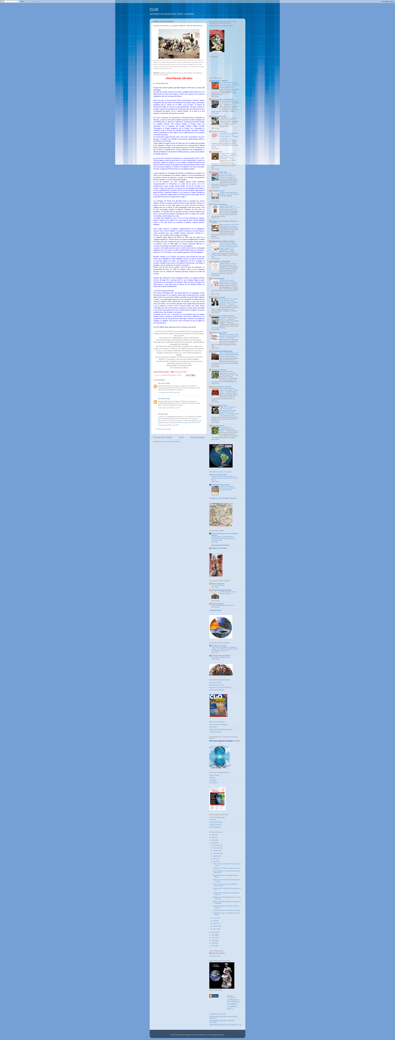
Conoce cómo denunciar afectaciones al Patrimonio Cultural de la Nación (227, 488)
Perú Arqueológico (218, 278)
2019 (213, 835)
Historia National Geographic (218, 724)
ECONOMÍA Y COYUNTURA (220, 261)
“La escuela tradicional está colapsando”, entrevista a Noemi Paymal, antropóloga (229, 84)
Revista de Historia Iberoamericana (220, 729)
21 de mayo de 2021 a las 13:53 (168, 425)
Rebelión (212, 777)
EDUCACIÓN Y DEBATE (219, 81)
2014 (213, 840)
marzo (215, 923)
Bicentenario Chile (215, 682)
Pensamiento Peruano (219, 204)
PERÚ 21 (230, 1009)
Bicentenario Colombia (216, 685)
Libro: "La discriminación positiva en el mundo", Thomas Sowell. (228, 390)
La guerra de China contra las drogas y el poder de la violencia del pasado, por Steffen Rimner (224, 478)
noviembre (217, 848)
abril (214, 921)
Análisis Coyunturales (219, 332)
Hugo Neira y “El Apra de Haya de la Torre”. (227, 868)
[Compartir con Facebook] (192, 375)
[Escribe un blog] (189, 375)
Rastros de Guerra (217, 583)
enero (215, 929)
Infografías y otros (217, 191)
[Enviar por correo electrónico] (187, 375)
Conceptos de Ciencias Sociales (222, 316)
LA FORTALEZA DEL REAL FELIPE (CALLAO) (227, 592)
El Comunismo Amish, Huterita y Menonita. (227, 910)
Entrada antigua (198, 437)
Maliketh (201, 1035)
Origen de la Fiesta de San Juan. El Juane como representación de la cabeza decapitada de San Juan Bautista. (227, 410)
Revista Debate (214, 775)
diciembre (216, 845)
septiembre (217, 853)
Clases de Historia (217, 604)
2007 (213, 946)
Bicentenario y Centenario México (220, 687)
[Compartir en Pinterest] (194, 375)
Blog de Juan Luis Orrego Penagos (223, 498)
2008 (213, 943)
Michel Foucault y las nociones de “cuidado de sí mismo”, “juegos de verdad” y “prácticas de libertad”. (228, 301)
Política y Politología (218, 116)
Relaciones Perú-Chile (219, 172)
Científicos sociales (218, 297)
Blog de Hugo (216, 610)
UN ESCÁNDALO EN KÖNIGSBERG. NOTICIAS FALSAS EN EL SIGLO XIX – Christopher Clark (223, 538)
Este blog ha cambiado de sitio (220, 657)
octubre (216, 850)
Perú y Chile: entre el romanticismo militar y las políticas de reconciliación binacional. (227, 176)
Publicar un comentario (163, 429)
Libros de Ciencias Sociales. (221, 387)
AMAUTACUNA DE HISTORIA (221, 590)
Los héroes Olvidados (217, 585)
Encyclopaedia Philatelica (220, 545)
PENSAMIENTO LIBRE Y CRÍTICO (222, 241)
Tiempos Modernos (215, 732)
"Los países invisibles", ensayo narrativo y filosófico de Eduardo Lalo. (229, 102)
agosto (215, 856)
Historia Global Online (219, 474)
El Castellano (213, 782)
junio (215, 861)
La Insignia (212, 780)
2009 (213, 940)
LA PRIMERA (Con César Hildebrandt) (233, 1000)
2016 (213, 837)
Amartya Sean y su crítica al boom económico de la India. (228, 264)
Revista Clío (213, 727)
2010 (213, 937)
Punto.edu (212, 819)
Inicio (181, 437)
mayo (215, 918)
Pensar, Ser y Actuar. (218, 131)
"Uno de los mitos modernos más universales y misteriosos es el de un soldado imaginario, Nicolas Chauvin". (228, 245)
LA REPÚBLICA (232, 1004)
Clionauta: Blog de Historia (221, 655)
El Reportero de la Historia (220, 485)
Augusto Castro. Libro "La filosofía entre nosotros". (227, 206)
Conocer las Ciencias (218, 370)
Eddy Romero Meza (218, 953)
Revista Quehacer (215, 827)
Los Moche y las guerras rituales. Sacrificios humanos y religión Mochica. (228, 281)
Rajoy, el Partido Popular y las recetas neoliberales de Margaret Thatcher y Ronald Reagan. (229, 354)
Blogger (221, 1035)
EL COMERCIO (232, 1006)
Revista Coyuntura (215, 824)
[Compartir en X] (190, 375)
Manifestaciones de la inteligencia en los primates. (227, 372)
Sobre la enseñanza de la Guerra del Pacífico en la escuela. (229, 225)
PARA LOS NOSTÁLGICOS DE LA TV (223, 605)
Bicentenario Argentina (216, 690)
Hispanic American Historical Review (221, 25)
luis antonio (162, 383)
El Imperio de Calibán (218, 645)
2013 (213, 843)
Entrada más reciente (162, 437)
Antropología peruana (219, 405)
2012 (213, 932)
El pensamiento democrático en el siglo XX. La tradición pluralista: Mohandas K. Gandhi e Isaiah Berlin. (228, 135)
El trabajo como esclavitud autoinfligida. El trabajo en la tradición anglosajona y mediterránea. (227, 156)
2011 (213, 935)
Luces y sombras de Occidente (222, 99)
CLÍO (154, 9)
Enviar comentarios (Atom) (171, 441)
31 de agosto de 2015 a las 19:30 (169, 392)
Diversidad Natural (217, 425)
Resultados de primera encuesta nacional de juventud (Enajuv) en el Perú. (229, 336)
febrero (215, 926)
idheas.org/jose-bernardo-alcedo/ (189, 422)
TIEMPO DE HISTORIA (219, 548)
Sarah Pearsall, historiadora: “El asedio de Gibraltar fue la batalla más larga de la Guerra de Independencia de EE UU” (225, 649)
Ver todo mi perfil (214, 956)
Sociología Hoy (216, 152)
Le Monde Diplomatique (217, 817)
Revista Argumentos (215, 822)
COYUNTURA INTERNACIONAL (222, 351)
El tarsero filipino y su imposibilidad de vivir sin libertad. (226, 429)
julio (214, 859)
